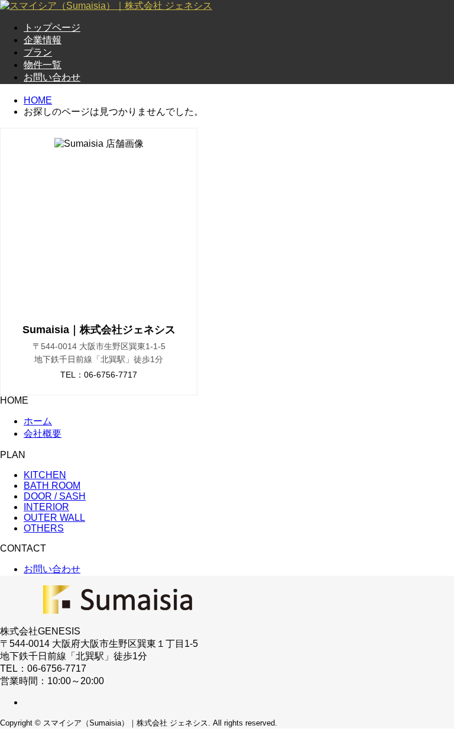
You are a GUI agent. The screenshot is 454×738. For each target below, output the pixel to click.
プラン (38, 52)
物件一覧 (42, 65)
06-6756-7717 (110, 374)
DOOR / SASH (55, 496)
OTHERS (44, 528)
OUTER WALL (54, 518)
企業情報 (42, 40)
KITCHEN (45, 475)
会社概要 (42, 433)
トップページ (52, 27)
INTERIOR (46, 507)
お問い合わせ (52, 77)
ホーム (38, 421)
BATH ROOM (52, 486)
